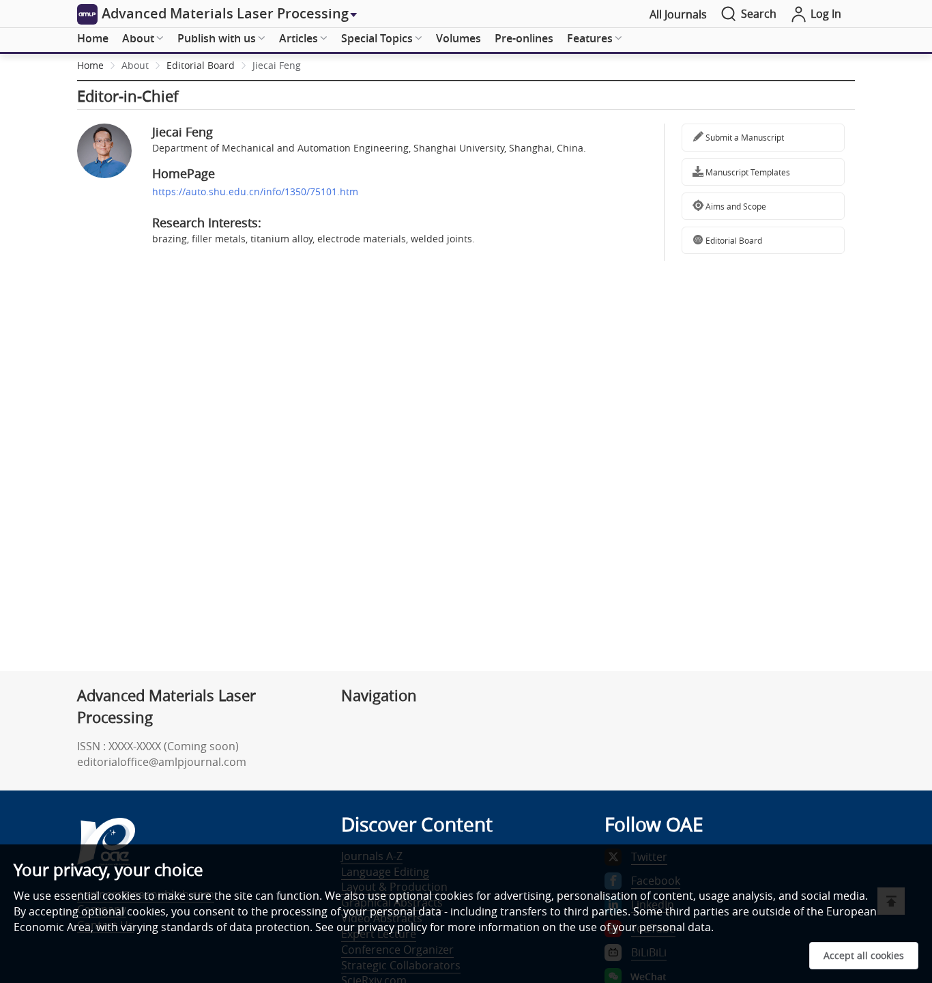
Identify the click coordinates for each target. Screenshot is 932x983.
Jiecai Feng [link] (276, 65)
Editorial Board (732, 240)
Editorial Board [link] (200, 65)
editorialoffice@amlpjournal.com (161, 761)
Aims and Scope (734, 206)
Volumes (458, 38)
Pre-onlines (524, 38)
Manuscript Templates (746, 172)
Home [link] (90, 65)
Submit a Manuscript (743, 137)
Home (92, 38)
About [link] (135, 65)
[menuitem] (92, 39)
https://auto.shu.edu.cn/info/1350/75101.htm (255, 191)
